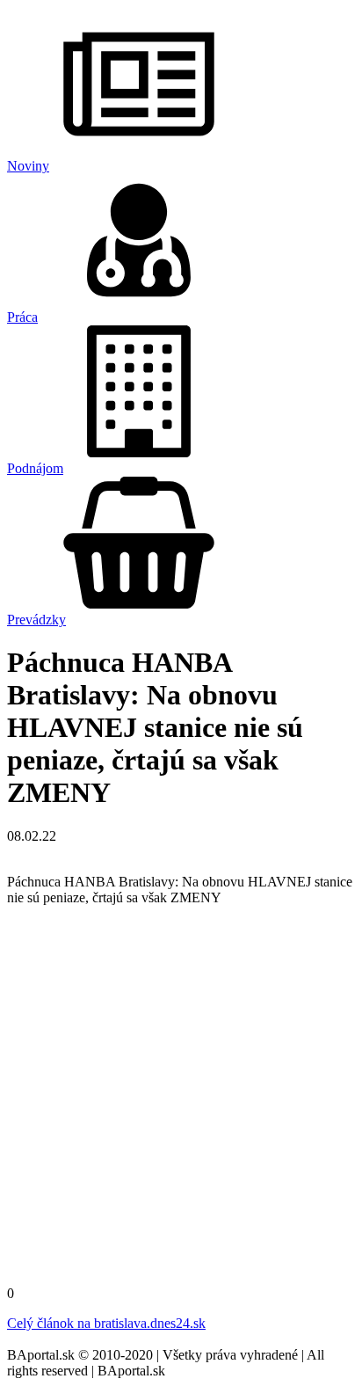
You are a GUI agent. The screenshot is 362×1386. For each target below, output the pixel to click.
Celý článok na (106, 1323)
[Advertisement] (181, 1101)
